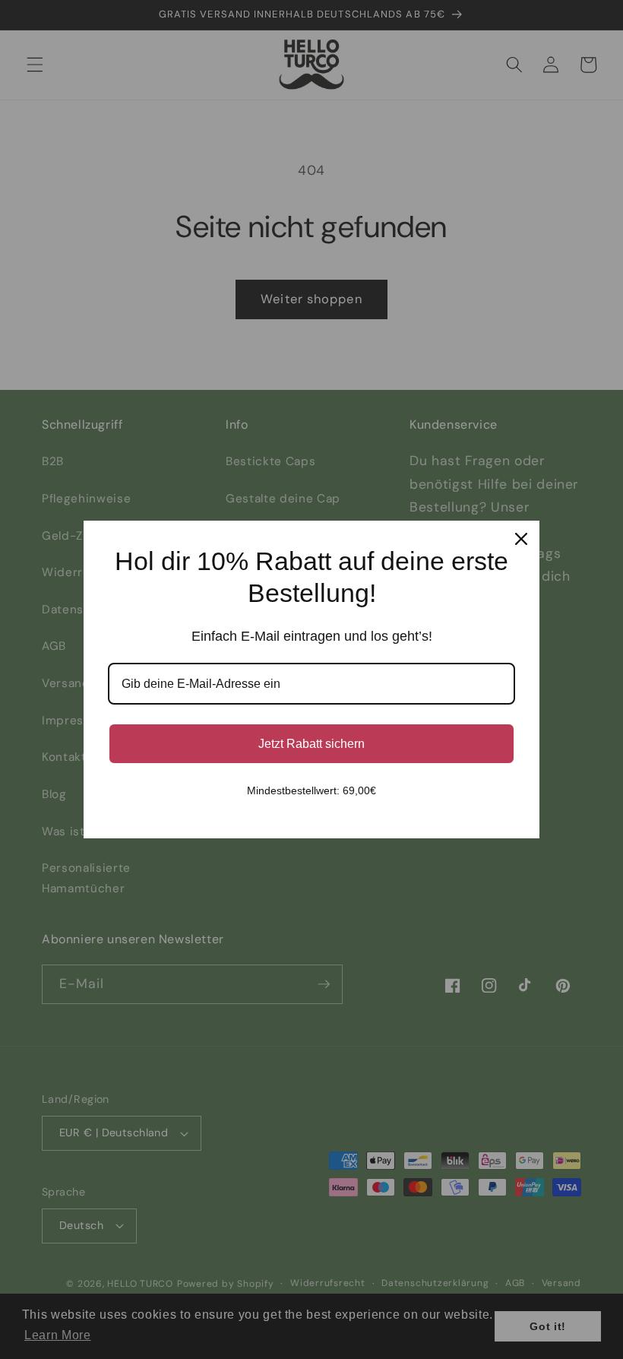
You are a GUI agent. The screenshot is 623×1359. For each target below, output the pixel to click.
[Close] (521, 539)
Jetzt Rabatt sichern (311, 743)
